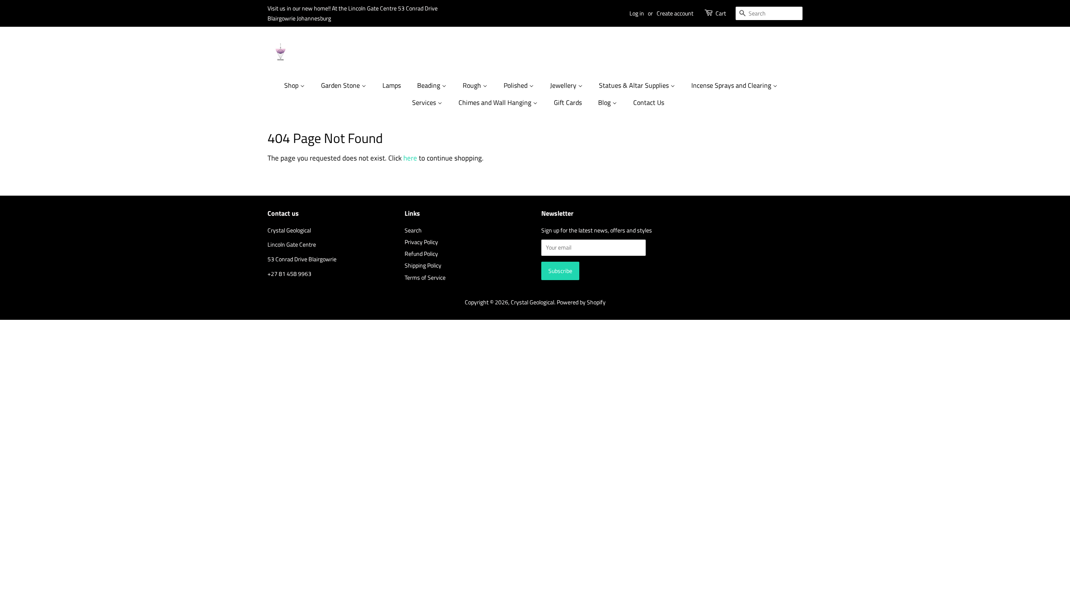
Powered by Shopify (581, 302)
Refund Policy (421, 253)
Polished (516, 85)
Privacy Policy (421, 242)
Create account (675, 13)
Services (425, 102)
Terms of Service (425, 277)
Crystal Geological (532, 302)
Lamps (391, 85)
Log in (636, 13)
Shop (292, 85)
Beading (429, 85)
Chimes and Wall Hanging (496, 102)
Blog (605, 102)
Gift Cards (568, 102)
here (410, 158)
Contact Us (648, 102)
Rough (473, 85)
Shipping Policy (423, 265)
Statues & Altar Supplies (634, 85)
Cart (721, 13)
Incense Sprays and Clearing (732, 85)
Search (413, 230)
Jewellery (564, 85)
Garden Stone (341, 85)
